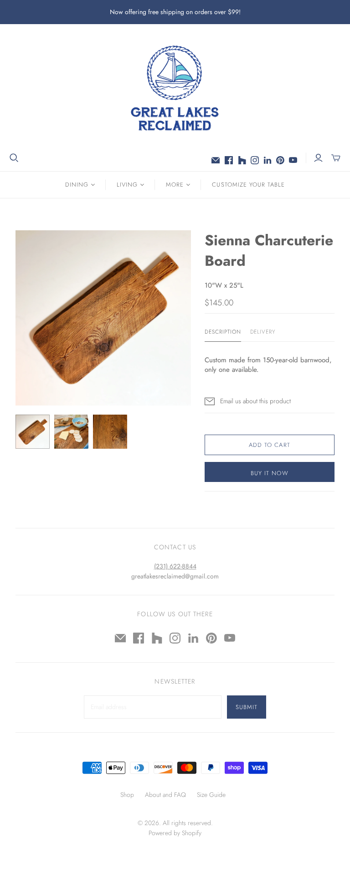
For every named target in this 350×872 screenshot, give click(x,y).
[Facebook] (228, 160)
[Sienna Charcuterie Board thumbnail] (32, 432)
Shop (127, 794)
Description (223, 332)
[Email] (215, 160)
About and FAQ (165, 794)
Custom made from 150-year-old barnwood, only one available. (268, 365)
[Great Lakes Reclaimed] (175, 87)
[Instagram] (255, 160)
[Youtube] (293, 160)
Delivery (263, 332)
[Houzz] (242, 160)
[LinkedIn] (267, 160)
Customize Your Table (248, 184)
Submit (246, 707)
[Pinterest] (280, 160)
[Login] (318, 158)
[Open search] (14, 157)
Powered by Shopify (175, 832)
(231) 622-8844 (175, 566)
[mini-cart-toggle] (336, 158)
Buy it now (269, 473)
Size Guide (211, 794)
